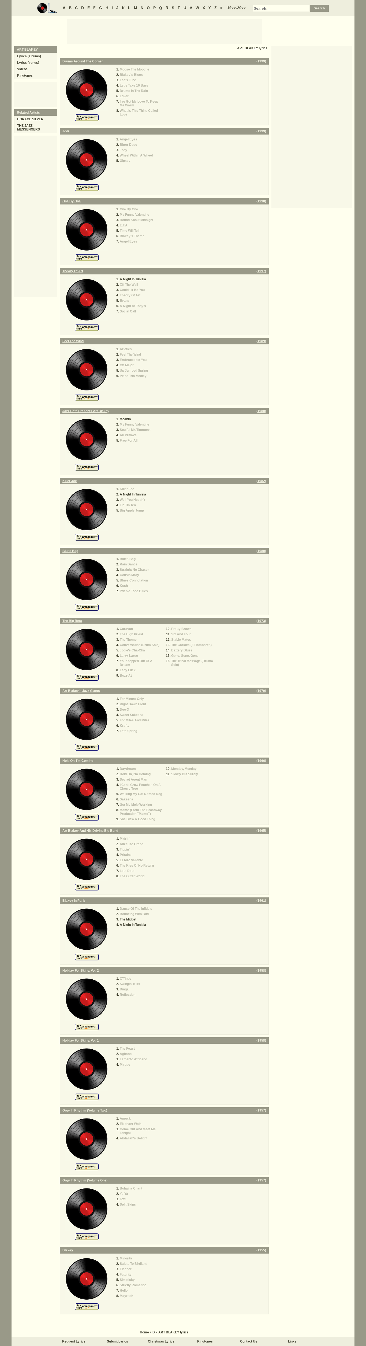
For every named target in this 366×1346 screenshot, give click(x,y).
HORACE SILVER (30, 119)
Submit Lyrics (117, 1341)
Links (292, 1341)
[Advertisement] (164, 31)
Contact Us (248, 1341)
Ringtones (25, 75)
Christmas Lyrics (161, 1341)
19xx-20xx (236, 8)
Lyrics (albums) (29, 56)
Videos (22, 69)
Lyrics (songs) (28, 63)
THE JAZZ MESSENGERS (28, 127)
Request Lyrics (73, 1341)
